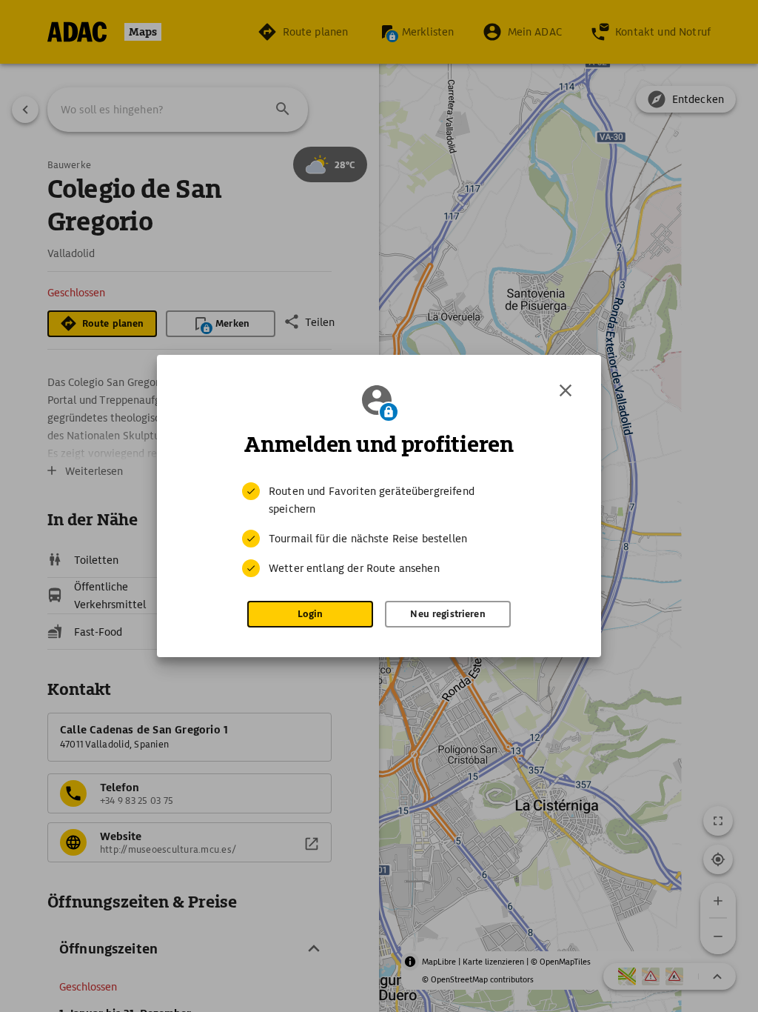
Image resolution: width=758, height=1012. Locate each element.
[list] (379, 529)
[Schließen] (565, 390)
